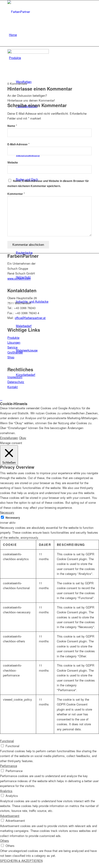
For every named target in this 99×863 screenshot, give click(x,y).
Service (12, 347)
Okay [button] (22, 438)
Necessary (13, 518)
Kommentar (16, 194)
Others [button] (4, 840)
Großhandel (15, 352)
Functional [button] (7, 741)
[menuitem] (50, 34)
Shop (10, 357)
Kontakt (12, 387)
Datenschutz (15, 382)
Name (12, 126)
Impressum (14, 377)
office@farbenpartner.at (30, 318)
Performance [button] (8, 766)
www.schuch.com (19, 278)
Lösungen (13, 342)
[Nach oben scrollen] (1, 399)
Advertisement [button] (9, 815)
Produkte (13, 337)
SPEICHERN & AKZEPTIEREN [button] (21, 860)
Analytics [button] (6, 791)
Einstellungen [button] (9, 438)
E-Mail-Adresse (18, 144)
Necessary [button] (7, 512)
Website (12, 162)
